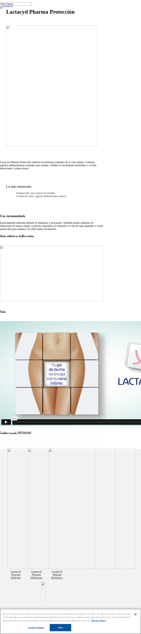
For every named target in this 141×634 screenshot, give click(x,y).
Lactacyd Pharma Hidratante (36, 574)
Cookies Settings (36, 627)
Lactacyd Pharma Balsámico (57, 574)
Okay (60, 627)
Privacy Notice (98, 620)
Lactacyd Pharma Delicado (16, 574)
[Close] (135, 614)
